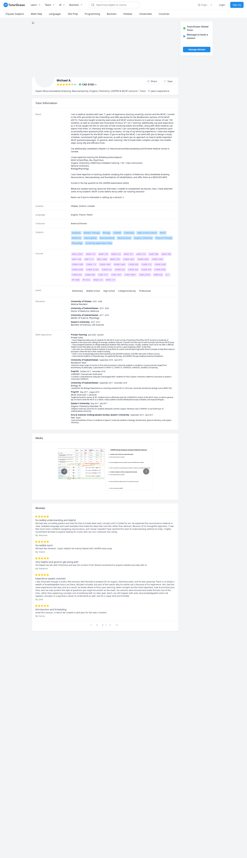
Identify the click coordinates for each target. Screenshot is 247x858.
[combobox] (116, 5)
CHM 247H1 (144, 274)
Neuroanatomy (107, 238)
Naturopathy (90, 238)
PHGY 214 (98, 279)
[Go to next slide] (146, 471)
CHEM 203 (133, 264)
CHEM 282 (90, 274)
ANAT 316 (141, 254)
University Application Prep (99, 243)
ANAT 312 (115, 254)
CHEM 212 (146, 264)
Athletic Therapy (92, 232)
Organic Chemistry (143, 238)
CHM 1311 (103, 274)
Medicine (76, 238)
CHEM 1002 (143, 259)
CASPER (117, 232)
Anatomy (76, 232)
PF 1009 (75, 279)
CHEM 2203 (160, 264)
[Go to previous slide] (64, 471)
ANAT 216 (103, 254)
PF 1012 (86, 279)
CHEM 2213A (92, 269)
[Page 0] (117, 625)
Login (222, 4)
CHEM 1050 (77, 264)
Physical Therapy (164, 238)
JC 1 (167, 274)
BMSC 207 (115, 259)
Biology (106, 232)
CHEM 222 (107, 269)
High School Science (147, 232)
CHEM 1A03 (104, 264)
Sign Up (237, 4)
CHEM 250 (133, 269)
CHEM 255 (146, 269)
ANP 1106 (76, 259)
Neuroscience (124, 238)
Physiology (77, 243)
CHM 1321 (116, 274)
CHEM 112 (91, 264)
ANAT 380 (153, 254)
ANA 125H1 (77, 254)
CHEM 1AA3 (119, 264)
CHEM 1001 (128, 259)
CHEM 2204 (77, 269)
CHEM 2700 (160, 269)
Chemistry (129, 232)
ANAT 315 (128, 254)
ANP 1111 (89, 259)
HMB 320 (158, 274)
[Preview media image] (81, 464)
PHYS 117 (110, 279)
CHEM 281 (77, 274)
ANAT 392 (166, 254)
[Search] (93, 5)
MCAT (163, 232)
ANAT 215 (90, 254)
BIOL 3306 (102, 259)
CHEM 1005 (157, 259)
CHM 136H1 (130, 274)
